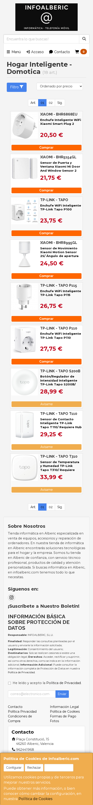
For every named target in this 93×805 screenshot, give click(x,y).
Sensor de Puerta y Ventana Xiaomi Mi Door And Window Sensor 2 (60, 166)
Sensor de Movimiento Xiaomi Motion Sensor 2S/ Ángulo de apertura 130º (59, 254)
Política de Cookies (35, 799)
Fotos (54, 721)
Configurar (13, 767)
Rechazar (34, 767)
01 (42, 103)
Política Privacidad (22, 711)
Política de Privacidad (21, 672)
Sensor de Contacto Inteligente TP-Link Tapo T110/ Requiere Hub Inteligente (61, 425)
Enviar (62, 694)
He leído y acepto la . (47, 683)
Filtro (14, 87)
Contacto (61, 52)
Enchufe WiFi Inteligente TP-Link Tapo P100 (60, 207)
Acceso (37, 52)
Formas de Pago (63, 716)
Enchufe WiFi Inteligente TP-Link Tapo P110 (60, 335)
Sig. (60, 103)
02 (51, 103)
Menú (16, 52)
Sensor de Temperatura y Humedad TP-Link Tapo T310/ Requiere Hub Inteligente (59, 467)
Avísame (46, 404)
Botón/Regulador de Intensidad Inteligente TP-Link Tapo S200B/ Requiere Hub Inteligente (61, 382)
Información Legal (64, 707)
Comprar (46, 147)
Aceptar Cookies (59, 767)
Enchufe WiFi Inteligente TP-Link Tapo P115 (60, 293)
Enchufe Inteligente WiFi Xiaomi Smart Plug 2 (60, 121)
